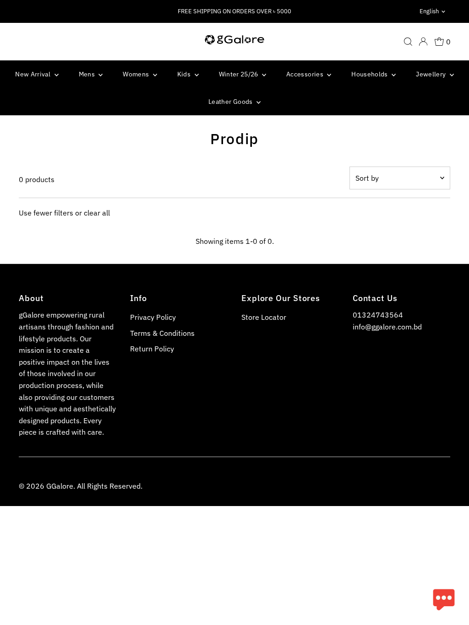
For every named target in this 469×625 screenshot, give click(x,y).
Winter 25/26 (239, 74)
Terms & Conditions (162, 333)
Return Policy (152, 348)
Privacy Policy (153, 317)
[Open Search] (408, 42)
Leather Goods (231, 101)
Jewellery (431, 74)
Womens (136, 74)
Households (370, 74)
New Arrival (33, 74)
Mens (88, 74)
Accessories (305, 74)
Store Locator (263, 317)
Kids (184, 74)
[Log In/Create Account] (423, 42)
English (429, 11)
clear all (97, 212)
